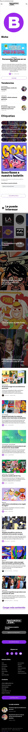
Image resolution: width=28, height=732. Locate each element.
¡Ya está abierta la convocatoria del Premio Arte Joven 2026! (14, 447)
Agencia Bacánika (5, 674)
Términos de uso (21, 671)
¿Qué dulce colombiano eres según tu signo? (14, 505)
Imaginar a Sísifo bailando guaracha (9, 98)
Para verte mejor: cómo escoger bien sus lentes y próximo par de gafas (13, 563)
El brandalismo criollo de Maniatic (9, 88)
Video (3, 673)
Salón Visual (4, 669)
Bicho (12, 73)
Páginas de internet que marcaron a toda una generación (11, 282)
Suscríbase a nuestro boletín (9, 183)
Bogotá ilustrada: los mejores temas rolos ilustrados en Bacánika (14, 417)
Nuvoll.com (5, 731)
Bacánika (5, 454)
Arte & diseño (4, 666)
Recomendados (21, 662)
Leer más (14, 78)
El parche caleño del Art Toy (11, 476)
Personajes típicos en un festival (14, 60)
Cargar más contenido (14, 607)
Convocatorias (5, 444)
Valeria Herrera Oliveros (8, 600)
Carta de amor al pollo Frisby (13, 322)
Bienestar (14, 131)
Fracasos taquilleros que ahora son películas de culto (13, 361)
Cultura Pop (14, 57)
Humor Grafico (14, 135)
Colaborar (20, 666)
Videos (14, 140)
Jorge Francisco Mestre (8, 570)
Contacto (20, 669)
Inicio (3, 662)
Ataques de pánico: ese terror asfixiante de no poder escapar (12, 533)
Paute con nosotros (22, 668)
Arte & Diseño (4, 86)
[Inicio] (14, 4)
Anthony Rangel (7, 541)
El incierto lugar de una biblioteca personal (8, 107)
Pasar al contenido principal (6, 1)
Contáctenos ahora (14, 697)
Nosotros (20, 664)
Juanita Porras (6, 395)
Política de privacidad (22, 673)
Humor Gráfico (5, 671)
